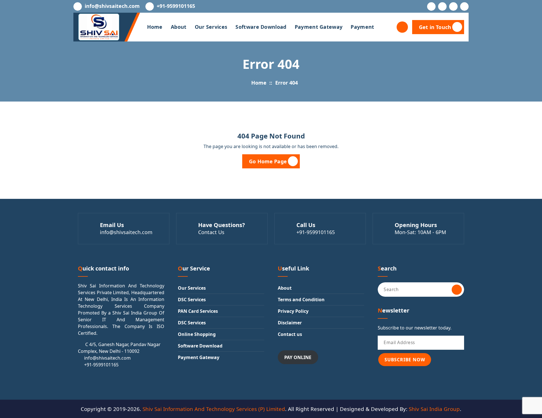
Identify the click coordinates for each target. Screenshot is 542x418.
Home (155, 26)
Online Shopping (197, 334)
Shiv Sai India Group (434, 408)
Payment (362, 26)
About (179, 26)
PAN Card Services (198, 311)
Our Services (211, 26)
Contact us (290, 334)
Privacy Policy (293, 311)
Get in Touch (435, 27)
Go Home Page (268, 161)
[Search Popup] (402, 27)
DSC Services (192, 299)
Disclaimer (290, 323)
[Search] (457, 290)
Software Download (260, 26)
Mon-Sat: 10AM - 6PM (420, 232)
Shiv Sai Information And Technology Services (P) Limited (214, 408)
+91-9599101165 (176, 6)
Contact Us (211, 232)
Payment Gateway (319, 26)
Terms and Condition (301, 299)
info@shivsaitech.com (112, 6)
